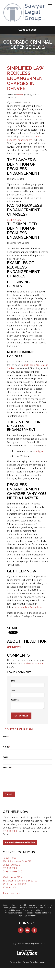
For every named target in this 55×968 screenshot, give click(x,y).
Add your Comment (34, 663)
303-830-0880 (29, 29)
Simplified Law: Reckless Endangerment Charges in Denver (26, 78)
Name (13, 681)
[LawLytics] (27, 953)
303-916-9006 (9, 887)
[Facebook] (34, 930)
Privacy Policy (29, 962)
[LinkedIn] (27, 930)
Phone (6, 747)
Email (13, 690)
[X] (21, 930)
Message (15, 700)
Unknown (20, 94)
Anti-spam (40, 962)
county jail (38, 451)
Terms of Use (15, 962)
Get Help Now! (14, 220)
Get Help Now (15, 812)
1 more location (11, 893)
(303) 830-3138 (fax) (12, 871)
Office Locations (19, 852)
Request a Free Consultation (28, 607)
